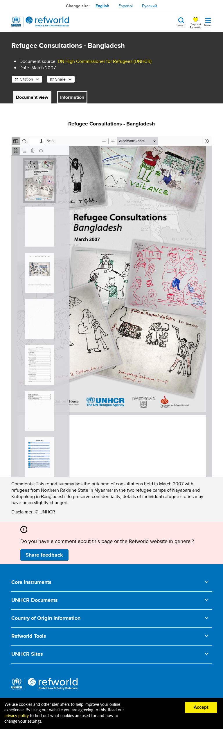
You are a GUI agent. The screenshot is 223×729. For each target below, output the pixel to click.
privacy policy (16, 716)
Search (181, 24)
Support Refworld (195, 25)
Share (60, 79)
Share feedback (44, 555)
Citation (26, 79)
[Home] (40, 21)
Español (125, 6)
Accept (201, 707)
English (102, 6)
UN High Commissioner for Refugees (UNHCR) (105, 61)
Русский (149, 6)
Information (72, 97)
